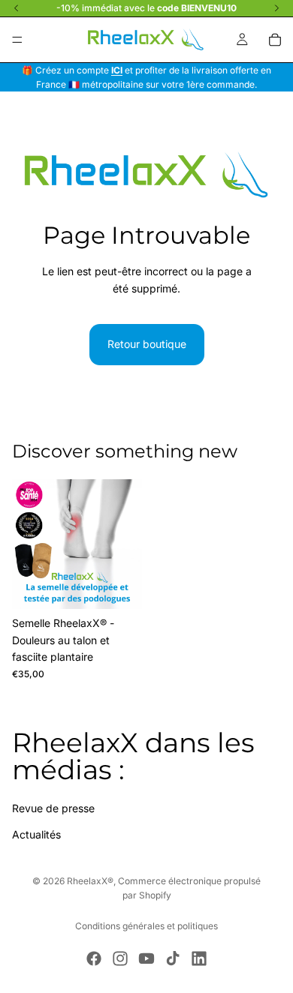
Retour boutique (146, 344)
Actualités (36, 834)
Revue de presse (53, 808)
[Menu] (17, 39)
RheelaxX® (90, 880)
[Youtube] (146, 959)
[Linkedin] (199, 959)
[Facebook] (94, 959)
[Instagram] (120, 959)
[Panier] (274, 39)
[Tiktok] (173, 959)
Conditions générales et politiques (146, 926)
